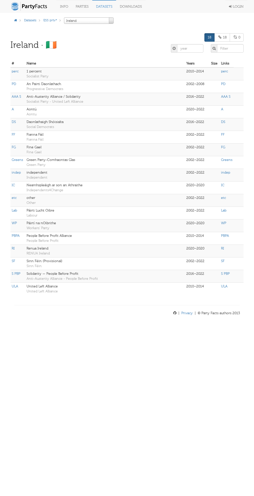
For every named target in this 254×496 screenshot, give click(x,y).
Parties (82, 6)
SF (13, 261)
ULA (15, 286)
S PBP (16, 274)
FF (13, 134)
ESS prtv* (50, 20)
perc (15, 71)
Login (238, 6)
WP (14, 223)
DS (14, 122)
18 (209, 37)
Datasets (104, 6)
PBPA (16, 236)
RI (13, 248)
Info (64, 6)
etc (14, 198)
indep (16, 172)
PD (14, 84)
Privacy (187, 313)
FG (14, 147)
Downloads (131, 6)
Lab (14, 210)
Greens (17, 160)
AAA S (16, 96)
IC (13, 185)
